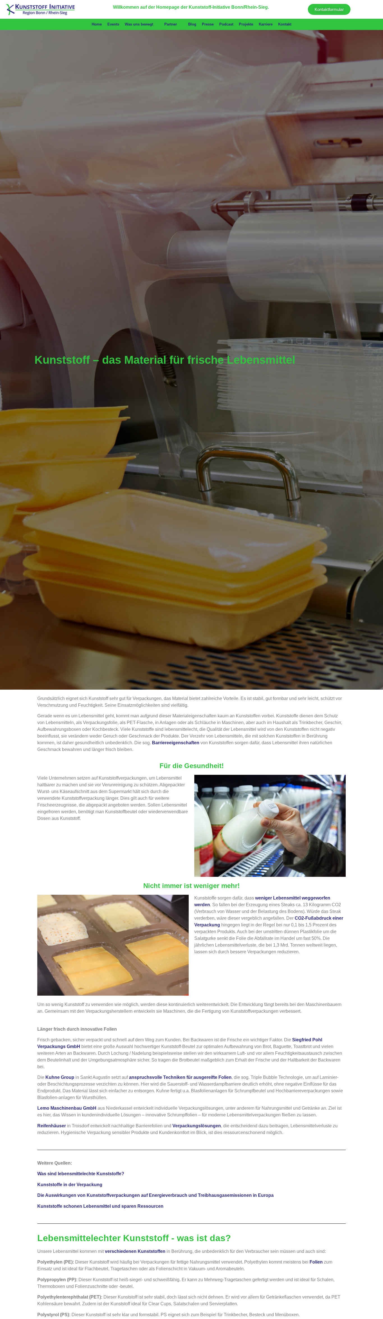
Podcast (226, 24)
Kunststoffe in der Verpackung (69, 1184)
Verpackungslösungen (196, 1125)
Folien (316, 1262)
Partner (170, 24)
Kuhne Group (59, 1077)
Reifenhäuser (51, 1125)
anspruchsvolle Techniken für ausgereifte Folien (180, 1077)
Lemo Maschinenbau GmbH (66, 1108)
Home (97, 24)
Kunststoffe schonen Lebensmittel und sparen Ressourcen (100, 1206)
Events (113, 24)
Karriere (266, 24)
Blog (192, 24)
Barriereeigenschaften (175, 742)
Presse (208, 24)
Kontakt (284, 24)
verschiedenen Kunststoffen (135, 1251)
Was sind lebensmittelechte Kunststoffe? (80, 1173)
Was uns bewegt (139, 24)
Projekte (246, 24)
